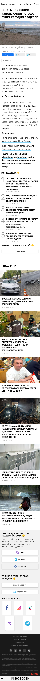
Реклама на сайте (20, 642)
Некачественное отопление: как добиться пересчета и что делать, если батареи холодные (20, 475)
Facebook (8, 157)
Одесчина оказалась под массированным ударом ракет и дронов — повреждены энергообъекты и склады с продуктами (22, 183)
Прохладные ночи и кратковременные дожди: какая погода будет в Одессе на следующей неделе (18, 516)
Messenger (22, 566)
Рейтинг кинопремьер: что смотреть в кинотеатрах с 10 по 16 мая (20, 139)
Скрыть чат (20, 251)
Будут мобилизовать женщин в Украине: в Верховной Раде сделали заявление (21, 198)
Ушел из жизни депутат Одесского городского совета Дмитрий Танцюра (20, 210)
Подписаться (22, 592)
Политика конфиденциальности (20, 645)
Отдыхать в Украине (8, 4)
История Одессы (25, 4)
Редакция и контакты (20, 639)
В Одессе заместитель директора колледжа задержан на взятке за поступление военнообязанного (15, 345)
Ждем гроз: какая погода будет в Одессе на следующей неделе (18, 147)
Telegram (22, 157)
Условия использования (20, 636)
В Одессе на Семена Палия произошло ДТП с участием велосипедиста (19, 236)
